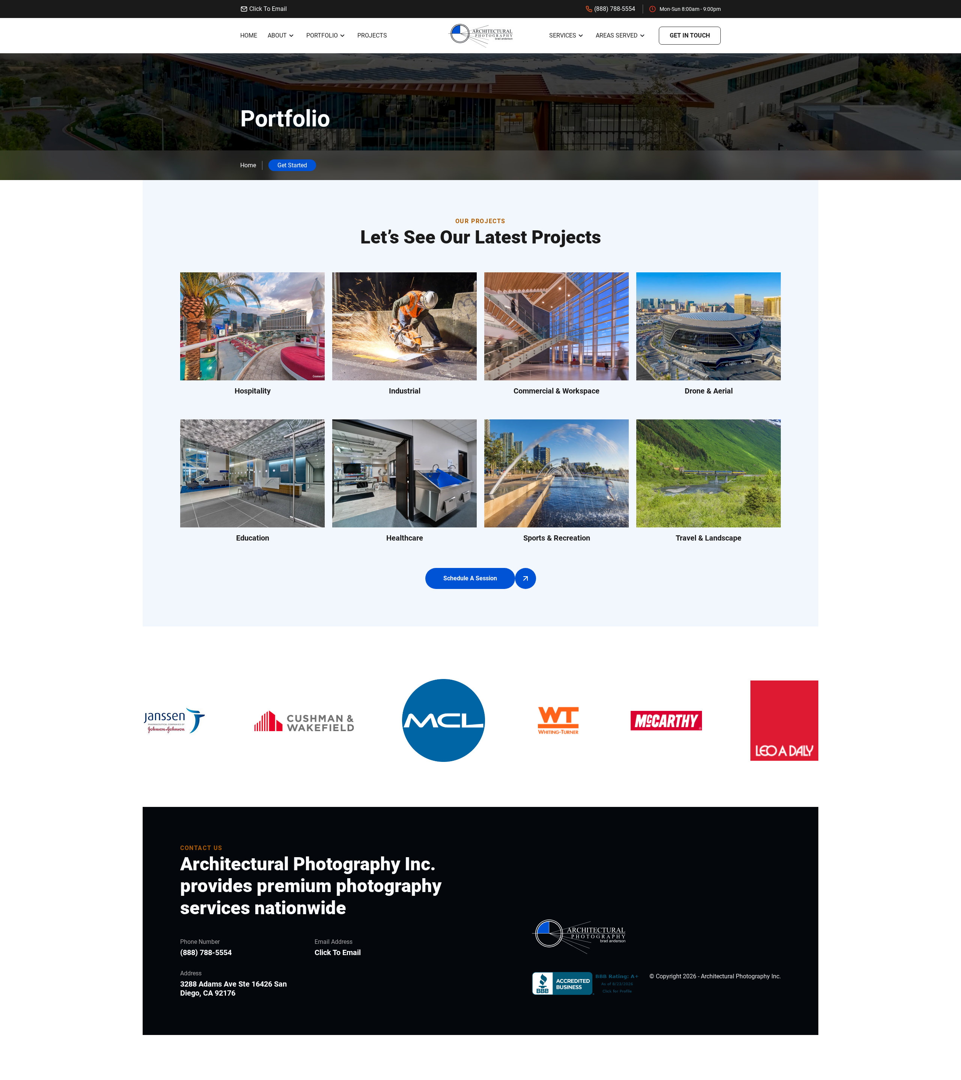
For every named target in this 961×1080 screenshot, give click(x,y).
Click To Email (268, 8)
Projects (372, 35)
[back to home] (480, 36)
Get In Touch (690, 35)
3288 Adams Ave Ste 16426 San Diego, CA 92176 (233, 988)
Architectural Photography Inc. (741, 976)
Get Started (292, 165)
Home (248, 35)
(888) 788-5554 (614, 8)
